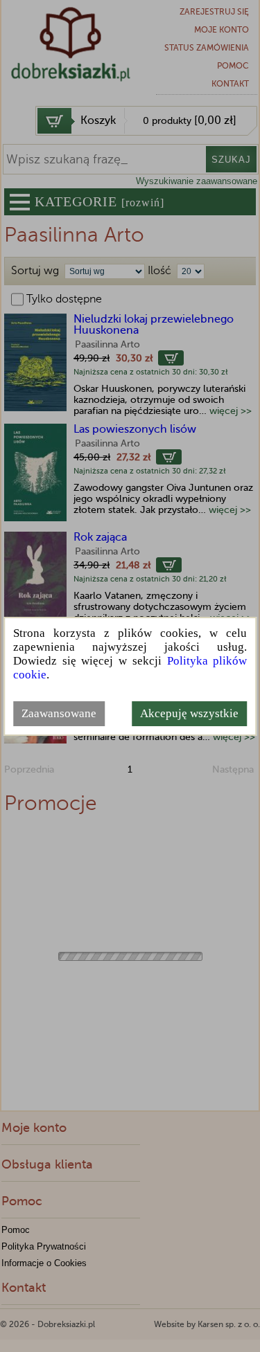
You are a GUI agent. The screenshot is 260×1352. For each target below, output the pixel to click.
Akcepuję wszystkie (189, 713)
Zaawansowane (58, 713)
